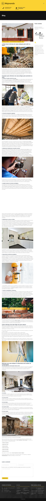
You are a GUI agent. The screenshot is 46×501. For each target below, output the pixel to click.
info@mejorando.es (8, 8)
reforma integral (15, 79)
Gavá (41, 35)
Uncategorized (19, 41)
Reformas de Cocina (34, 491)
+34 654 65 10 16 (8, 7)
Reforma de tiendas (5, 449)
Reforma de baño (5, 446)
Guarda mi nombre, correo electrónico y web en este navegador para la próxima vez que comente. (16, 467)
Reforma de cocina (5, 444)
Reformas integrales (6, 442)
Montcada (41, 34)
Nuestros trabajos (17, 320)
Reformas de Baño (40, 491)
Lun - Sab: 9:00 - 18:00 (7, 491)
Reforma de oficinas (6, 451)
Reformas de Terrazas (41, 490)
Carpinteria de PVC (26, 490)
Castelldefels (41, 36)
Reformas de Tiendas (34, 490)
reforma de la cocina (23, 249)
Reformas (15, 41)
